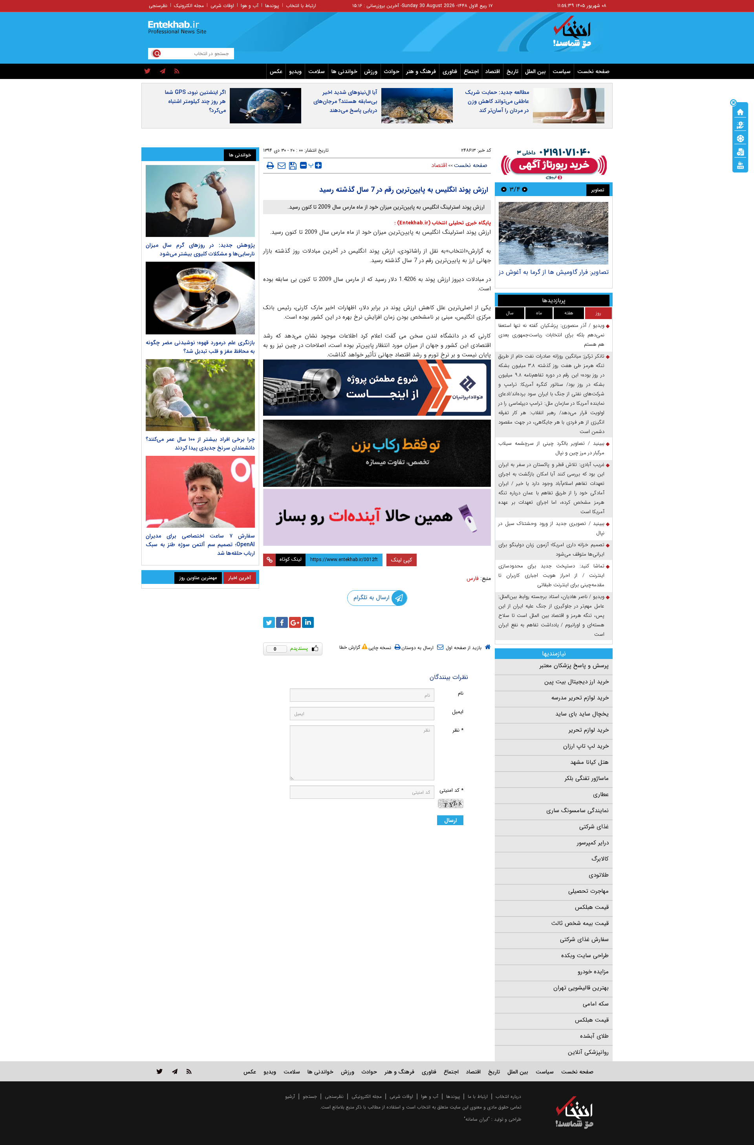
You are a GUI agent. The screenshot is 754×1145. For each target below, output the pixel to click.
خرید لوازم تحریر (589, 730)
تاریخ (512, 71)
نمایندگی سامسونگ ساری (577, 810)
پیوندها (272, 5)
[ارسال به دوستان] (281, 165)
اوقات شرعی (222, 5)
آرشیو (290, 1096)
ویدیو (295, 71)
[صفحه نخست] (740, 111)
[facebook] (282, 622)
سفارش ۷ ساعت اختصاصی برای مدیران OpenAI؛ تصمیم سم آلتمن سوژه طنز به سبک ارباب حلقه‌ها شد (200, 545)
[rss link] (189, 1071)
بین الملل (535, 71)
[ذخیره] (292, 166)
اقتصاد (492, 71)
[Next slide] (504, 189)
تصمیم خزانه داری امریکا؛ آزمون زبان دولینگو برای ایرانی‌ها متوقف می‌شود (551, 549)
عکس (276, 71)
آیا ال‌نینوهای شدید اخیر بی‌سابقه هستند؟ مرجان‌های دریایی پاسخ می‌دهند (345, 101)
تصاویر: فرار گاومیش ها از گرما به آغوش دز (554, 272)
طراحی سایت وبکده (585, 955)
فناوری (450, 71)
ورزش (370, 71)
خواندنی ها (344, 71)
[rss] (177, 71)
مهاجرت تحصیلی (588, 891)
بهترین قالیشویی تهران (581, 988)
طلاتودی (599, 875)
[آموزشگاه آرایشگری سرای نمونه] (377, 517)
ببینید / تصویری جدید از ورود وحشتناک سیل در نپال (551, 528)
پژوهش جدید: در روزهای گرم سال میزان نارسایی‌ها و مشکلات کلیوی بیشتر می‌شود (200, 249)
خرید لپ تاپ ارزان (586, 746)
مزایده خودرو (593, 971)
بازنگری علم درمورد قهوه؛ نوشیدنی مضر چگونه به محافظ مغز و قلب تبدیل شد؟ (200, 347)
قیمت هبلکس (592, 907)
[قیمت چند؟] (740, 124)
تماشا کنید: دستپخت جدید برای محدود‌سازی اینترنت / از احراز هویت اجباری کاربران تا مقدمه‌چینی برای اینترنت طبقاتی (551, 575)
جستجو (310, 1096)
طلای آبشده (594, 1036)
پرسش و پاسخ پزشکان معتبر (574, 665)
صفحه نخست (593, 71)
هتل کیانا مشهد (589, 762)
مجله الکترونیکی (366, 1096)
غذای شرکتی (594, 826)
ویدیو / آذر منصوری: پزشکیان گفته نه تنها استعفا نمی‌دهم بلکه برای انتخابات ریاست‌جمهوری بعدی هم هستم (551, 335)
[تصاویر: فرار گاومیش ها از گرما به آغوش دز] (553, 233)
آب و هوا (249, 5)
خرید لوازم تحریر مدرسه (580, 698)
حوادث (391, 71)
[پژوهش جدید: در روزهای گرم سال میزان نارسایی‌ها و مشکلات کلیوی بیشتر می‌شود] (200, 201)
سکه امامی (596, 1004)
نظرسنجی (158, 5)
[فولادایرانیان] (377, 388)
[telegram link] (174, 1071)
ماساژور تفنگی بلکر (587, 778)
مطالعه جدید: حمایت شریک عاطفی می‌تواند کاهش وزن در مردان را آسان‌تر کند (497, 101)
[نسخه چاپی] (270, 165)
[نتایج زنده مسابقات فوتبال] (740, 165)
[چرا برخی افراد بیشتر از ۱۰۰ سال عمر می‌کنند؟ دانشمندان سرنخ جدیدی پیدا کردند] (200, 395)
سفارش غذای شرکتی (584, 939)
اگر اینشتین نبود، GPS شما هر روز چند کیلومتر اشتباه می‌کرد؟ (195, 101)
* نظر (457, 730)
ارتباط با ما (478, 1096)
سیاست (562, 71)
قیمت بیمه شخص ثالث (580, 923)
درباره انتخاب (508, 1096)
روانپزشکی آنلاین (588, 1052)
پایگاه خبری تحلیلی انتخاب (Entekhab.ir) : (442, 223)
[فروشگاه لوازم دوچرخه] (377, 453)
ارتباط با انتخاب (301, 5)
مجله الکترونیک (189, 5)
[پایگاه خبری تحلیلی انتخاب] (578, 35)
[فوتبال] (740, 138)
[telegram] (162, 71)
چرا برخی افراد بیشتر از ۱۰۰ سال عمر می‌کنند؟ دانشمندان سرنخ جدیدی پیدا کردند (200, 443)
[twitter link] (160, 1071)
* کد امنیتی (451, 790)
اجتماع (471, 71)
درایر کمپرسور (593, 843)
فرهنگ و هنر (421, 71)
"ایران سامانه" (477, 1119)
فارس (473, 578)
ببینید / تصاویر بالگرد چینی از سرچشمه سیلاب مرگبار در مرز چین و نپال (551, 448)
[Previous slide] (524, 189)
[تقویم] (740, 151)
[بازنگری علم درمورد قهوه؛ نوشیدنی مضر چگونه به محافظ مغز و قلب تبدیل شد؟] (200, 298)
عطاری (601, 794)
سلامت (316, 71)
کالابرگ (600, 859)
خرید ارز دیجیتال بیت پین (576, 681)
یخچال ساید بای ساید (582, 714)
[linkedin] (308, 622)
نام (460, 693)
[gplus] (295, 622)
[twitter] (147, 71)
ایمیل (457, 712)
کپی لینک (401, 560)
